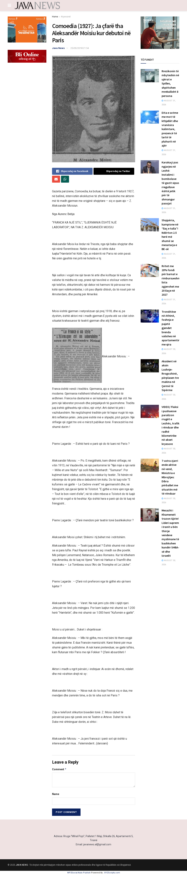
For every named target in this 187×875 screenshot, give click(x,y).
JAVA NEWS (22, 865)
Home (55, 16)
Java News (58, 48)
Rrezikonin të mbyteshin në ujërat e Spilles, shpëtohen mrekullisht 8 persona (170, 83)
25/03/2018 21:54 (79, 48)
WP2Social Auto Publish (79, 873)
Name (55, 794)
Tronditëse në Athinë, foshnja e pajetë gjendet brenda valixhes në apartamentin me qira (171, 328)
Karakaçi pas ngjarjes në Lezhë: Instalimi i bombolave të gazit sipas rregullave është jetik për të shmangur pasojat (170, 182)
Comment (59, 769)
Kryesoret (66, 16)
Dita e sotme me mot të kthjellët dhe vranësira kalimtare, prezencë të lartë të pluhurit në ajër (170, 129)
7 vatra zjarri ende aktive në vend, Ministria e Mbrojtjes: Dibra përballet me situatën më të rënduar (170, 477)
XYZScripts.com (112, 873)
